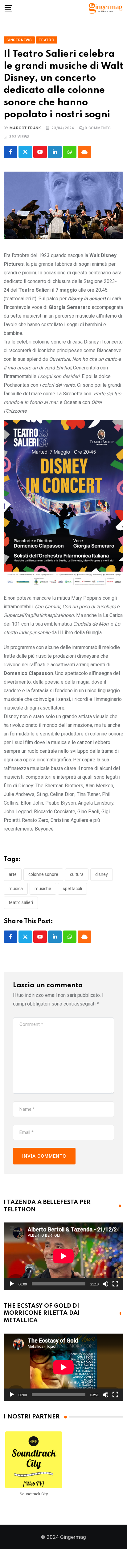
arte (13, 874)
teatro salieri (21, 902)
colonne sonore (43, 874)
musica (16, 888)
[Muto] (105, 1284)
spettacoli (72, 888)
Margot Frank (25, 128)
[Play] (12, 1284)
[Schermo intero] (115, 1284)
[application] (63, 1256)
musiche (43, 888)
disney (101, 874)
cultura (77, 874)
